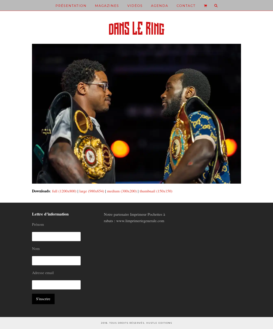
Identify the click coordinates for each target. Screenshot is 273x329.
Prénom (38, 224)
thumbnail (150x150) (156, 190)
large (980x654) (91, 190)
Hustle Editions (159, 323)
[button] (205, 5)
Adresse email (43, 272)
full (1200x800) (64, 190)
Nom (36, 248)
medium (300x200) (122, 190)
